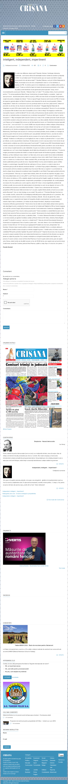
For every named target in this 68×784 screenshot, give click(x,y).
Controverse (53, 65)
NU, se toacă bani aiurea (12, 666)
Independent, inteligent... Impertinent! (13, 491)
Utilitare (27, 770)
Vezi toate (62, 568)
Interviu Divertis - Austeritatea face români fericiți (34, 566)
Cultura (52, 758)
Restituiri (27, 772)
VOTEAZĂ (7, 677)
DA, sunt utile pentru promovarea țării (17, 669)
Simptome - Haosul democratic (44, 441)
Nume (5, 289)
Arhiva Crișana (7, 429)
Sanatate (52, 760)
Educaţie (27, 763)
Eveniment (36, 758)
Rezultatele (15, 677)
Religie (44, 765)
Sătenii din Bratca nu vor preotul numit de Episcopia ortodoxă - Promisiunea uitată (27, 715)
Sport (35, 763)
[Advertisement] (16, 515)
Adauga (6, 747)
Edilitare (44, 770)
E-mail (5, 739)
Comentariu (6, 308)
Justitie (35, 770)
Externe (52, 763)
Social (43, 758)
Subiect (5, 295)
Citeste (61, 464)
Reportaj (52, 770)
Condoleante (45, 772)
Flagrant (35, 760)
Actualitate (28, 758)
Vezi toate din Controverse (56, 500)
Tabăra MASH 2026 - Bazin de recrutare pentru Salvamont (34, 645)
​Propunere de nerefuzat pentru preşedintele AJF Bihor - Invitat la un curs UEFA (33, 721)
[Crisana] (34, 8)
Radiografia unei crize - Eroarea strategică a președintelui (19, 493)
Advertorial (53, 772)
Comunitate (7, 623)
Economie (45, 760)
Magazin (44, 763)
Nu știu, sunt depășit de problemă (15, 671)
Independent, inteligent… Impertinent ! (44, 467)
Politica (27, 760)
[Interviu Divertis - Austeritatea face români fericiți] (34, 549)
